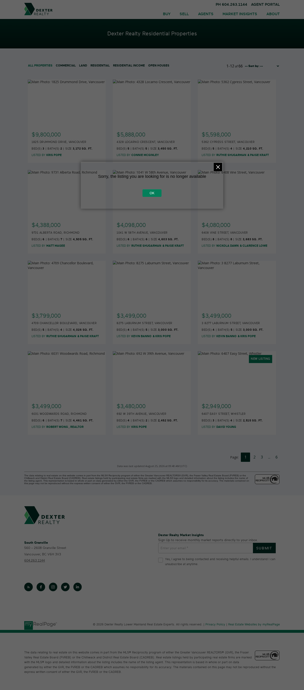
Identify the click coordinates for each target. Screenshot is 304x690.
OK (152, 193)
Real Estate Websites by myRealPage (254, 624)
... (269, 457)
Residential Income (129, 65)
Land (83, 65)
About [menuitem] (273, 14)
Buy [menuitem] (167, 14)
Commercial (66, 65)
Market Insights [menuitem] (240, 14)
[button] (28, 587)
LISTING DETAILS (67, 132)
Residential (100, 65)
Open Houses (158, 65)
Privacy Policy (215, 624)
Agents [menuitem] (206, 14)
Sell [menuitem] (184, 14)
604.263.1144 (34, 560)
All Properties (40, 65)
